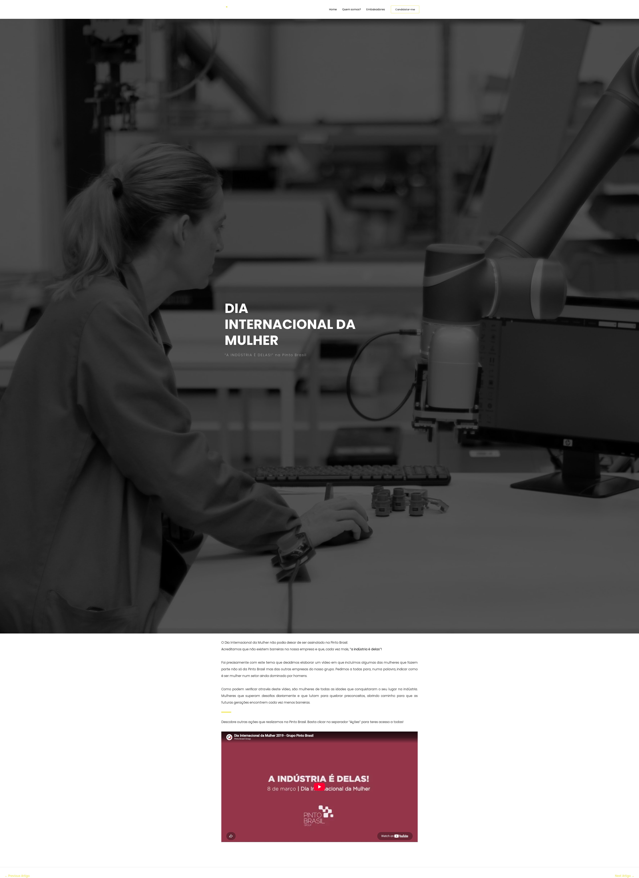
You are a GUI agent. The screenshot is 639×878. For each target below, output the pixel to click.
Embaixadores (375, 9)
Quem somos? (351, 9)
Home (333, 9)
